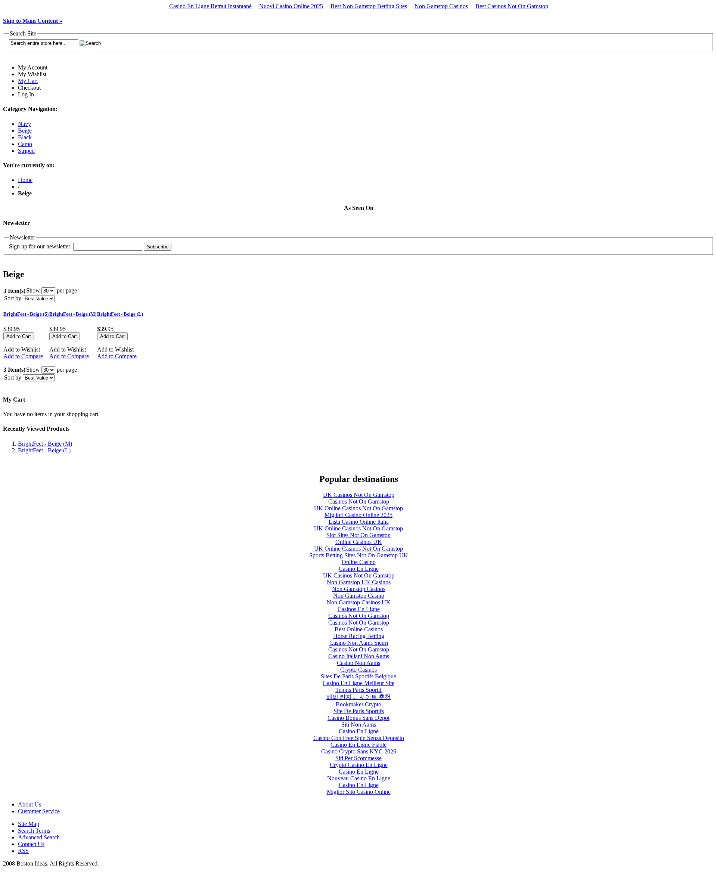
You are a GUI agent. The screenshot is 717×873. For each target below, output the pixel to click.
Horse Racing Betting (358, 636)
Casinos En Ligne (359, 609)
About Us (29, 804)
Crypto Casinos (358, 669)
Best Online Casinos (359, 629)
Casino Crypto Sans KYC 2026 (358, 751)
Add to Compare (23, 356)
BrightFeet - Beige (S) (26, 314)
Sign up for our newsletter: (40, 246)
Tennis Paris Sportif (358, 690)
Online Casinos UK (358, 542)
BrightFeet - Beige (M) (72, 314)
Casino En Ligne (359, 569)
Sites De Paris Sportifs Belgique (358, 676)
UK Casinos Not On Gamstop (358, 495)
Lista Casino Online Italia (359, 521)
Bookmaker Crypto (358, 704)
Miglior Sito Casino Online (359, 792)
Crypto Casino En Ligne (359, 765)
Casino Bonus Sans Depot (358, 718)
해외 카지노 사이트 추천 (358, 697)
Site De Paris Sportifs (358, 711)
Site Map (28, 824)
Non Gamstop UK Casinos (359, 582)
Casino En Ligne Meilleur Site (358, 683)
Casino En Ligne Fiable (358, 745)
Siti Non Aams (358, 724)
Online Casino (359, 562)
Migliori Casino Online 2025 (358, 515)
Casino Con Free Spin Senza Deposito (358, 738)
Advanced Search (39, 837)
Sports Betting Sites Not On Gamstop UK (358, 555)
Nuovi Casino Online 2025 (291, 6)
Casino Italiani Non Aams (358, 656)
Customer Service (39, 811)
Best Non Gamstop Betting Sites (368, 6)
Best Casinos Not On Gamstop (511, 6)
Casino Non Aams (358, 663)
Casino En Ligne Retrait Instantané (210, 6)
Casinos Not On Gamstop (358, 501)
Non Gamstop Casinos (441, 6)
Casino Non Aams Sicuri (358, 643)
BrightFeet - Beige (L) (120, 314)
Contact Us (31, 844)
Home (25, 180)
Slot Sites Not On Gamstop (358, 535)
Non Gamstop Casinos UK (359, 602)
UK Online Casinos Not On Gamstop (358, 508)
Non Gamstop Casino (358, 595)
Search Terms (34, 830)
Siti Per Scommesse (358, 758)
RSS (23, 851)
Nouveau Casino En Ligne (358, 778)
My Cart (28, 81)
